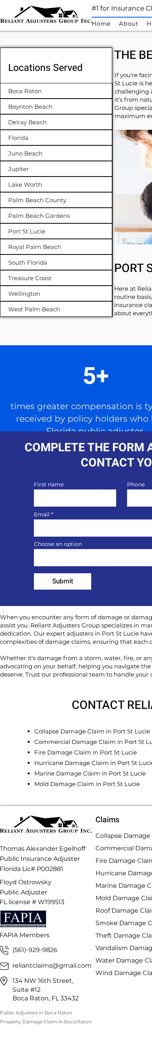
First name (49, 484)
